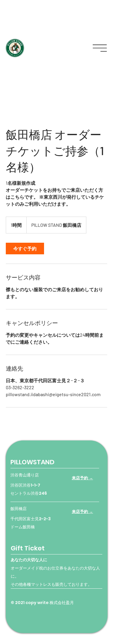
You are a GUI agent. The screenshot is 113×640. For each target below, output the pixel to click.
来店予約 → (82, 478)
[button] (100, 48)
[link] (25, 248)
